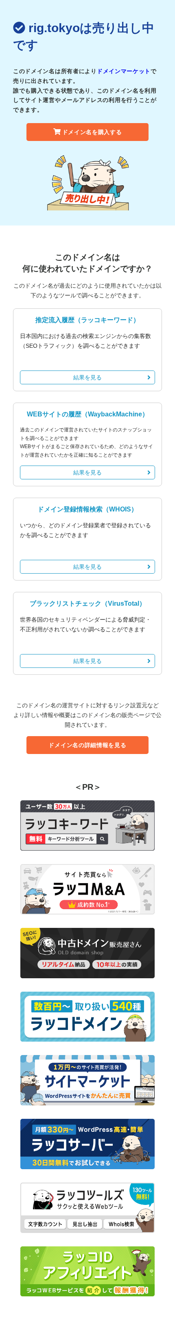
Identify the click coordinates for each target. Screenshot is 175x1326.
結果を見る (87, 377)
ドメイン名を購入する (92, 132)
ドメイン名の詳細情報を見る (87, 745)
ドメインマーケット (124, 71)
